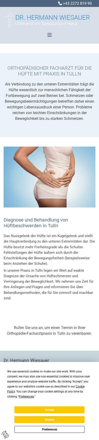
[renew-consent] (5, 434)
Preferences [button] (26, 396)
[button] (49, 35)
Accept (49, 410)
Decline (49, 419)
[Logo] (48, 21)
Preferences (49, 429)
